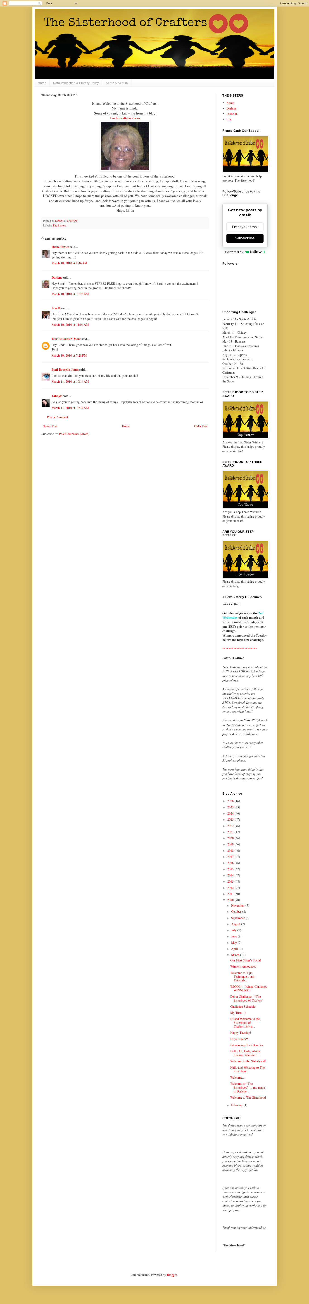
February (237, 1105)
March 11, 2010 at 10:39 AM (70, 408)
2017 (231, 856)
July (234, 930)
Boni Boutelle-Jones (65, 369)
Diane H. (232, 114)
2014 (231, 875)
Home (42, 83)
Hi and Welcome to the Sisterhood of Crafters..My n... (245, 1023)
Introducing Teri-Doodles (246, 1045)
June (234, 936)
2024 (231, 813)
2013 (231, 881)
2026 (231, 801)
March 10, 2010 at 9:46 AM (69, 263)
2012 (231, 888)
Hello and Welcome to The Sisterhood (247, 1069)
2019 (231, 844)
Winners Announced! (243, 966)
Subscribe (245, 238)
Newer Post (50, 426)
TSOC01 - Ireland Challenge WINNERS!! (248, 988)
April (235, 948)
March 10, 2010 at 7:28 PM (69, 355)
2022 (231, 826)
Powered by (234, 252)
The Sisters (59, 225)
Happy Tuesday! (240, 1032)
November (238, 905)
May (234, 942)
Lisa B (56, 308)
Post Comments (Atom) (74, 434)
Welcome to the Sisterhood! (248, 1061)
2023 (231, 819)
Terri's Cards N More (66, 338)
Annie (230, 103)
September (238, 918)
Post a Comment (57, 417)
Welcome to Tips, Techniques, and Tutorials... (242, 977)
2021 (231, 832)
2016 (231, 863)
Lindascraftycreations (125, 118)
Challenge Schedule (242, 1006)
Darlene (57, 277)
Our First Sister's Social (245, 960)
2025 (231, 807)
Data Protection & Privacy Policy (76, 83)
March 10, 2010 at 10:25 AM (70, 294)
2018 (231, 850)
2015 (231, 869)
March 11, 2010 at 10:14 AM (70, 381)
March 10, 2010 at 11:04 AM (70, 324)
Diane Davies (60, 246)
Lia (228, 119)
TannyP (57, 395)
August (236, 924)
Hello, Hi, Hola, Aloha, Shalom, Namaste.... (245, 1053)
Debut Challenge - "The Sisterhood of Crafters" (246, 998)
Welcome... (237, 1077)
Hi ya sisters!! (239, 1039)
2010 (231, 900)
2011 (231, 894)
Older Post (201, 426)
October (236, 911)
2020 (231, 838)
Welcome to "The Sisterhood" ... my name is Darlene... (247, 1087)
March (235, 955)
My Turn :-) (238, 1012)
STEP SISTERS (117, 83)
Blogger (172, 1274)
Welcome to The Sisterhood (248, 1097)
